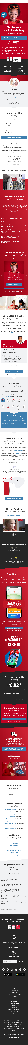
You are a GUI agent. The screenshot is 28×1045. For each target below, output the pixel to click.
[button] (14, 525)
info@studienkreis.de (14, 1037)
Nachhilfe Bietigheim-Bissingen (14, 850)
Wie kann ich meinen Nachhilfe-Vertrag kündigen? (11, 902)
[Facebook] (3, 969)
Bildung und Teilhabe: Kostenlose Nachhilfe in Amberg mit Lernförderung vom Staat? (11, 897)
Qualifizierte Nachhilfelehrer (14, 994)
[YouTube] (12, 969)
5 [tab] (14, 191)
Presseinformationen (14, 998)
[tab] (3, 401)
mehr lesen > (14, 211)
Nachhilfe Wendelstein (10, 825)
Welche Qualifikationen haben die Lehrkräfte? (10, 879)
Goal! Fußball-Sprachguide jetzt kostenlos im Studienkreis (9, 225)
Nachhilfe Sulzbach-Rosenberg (11, 809)
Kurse (14, 1013)
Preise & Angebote (14, 990)
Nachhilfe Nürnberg (14, 840)
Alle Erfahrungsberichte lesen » (14, 515)
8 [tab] (20, 191)
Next (26, 275)
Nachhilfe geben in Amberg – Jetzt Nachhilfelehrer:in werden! (10, 237)
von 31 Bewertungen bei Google (17, 61)
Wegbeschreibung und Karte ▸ (14, 127)
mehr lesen (16, 361)
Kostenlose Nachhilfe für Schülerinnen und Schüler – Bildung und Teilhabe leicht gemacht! (12, 220)
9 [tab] (22, 191)
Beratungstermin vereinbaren (14, 137)
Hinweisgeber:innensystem (7, 1028)
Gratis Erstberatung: (14, 291)
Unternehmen (18, 1020)
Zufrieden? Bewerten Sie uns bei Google (14, 552)
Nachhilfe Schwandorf (10, 811)
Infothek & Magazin (8, 1020)
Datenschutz (17, 1024)
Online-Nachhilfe (14, 1007)
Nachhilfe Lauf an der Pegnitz (10, 821)
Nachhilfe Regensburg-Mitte (10, 823)
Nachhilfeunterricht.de (16, 1022)
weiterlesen (14, 563)
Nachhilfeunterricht (18, 450)
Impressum (9, 1024)
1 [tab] (6, 191)
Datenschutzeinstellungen (13, 1026)
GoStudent (6, 1022)
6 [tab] (16, 191)
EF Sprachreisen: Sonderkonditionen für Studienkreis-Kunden (11, 793)
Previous (1, 275)
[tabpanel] (14, 182)
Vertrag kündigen (14, 992)
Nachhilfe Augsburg (14, 843)
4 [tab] (12, 191)
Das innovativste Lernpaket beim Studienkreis (10, 241)
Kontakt (23, 1028)
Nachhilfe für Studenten (14, 1005)
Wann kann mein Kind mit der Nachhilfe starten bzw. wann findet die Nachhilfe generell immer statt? (11, 890)
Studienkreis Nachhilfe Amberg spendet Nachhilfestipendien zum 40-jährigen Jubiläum (11, 231)
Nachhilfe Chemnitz (14, 848)
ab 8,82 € (7, 71)
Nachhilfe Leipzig (14, 855)
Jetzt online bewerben (13, 947)
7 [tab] (18, 191)
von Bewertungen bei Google (14, 550)
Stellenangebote (14, 984)
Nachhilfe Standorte (14, 1003)
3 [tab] (10, 191)
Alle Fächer (14, 996)
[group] (14, 275)
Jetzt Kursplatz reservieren (14, 284)
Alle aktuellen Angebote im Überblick (8, 909)
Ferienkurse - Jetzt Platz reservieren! (14, 38)
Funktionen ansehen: (9, 621)
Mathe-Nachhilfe (11, 416)
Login (13, 1030)
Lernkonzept (19, 453)
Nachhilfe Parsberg (10, 814)
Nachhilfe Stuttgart (14, 852)
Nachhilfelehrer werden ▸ (14, 332)
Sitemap (17, 1028)
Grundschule (8, 396)
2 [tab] (8, 191)
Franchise (14, 981)
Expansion (14, 982)
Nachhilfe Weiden (10, 816)
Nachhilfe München (14, 845)
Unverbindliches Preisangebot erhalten (14, 718)
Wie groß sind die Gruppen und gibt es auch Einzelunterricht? (11, 884)
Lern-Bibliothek (14, 1011)
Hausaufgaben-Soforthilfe (14, 1009)
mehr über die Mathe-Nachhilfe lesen (14, 426)
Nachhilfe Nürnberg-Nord (11, 828)
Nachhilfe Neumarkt (10, 818)
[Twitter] (8, 969)
